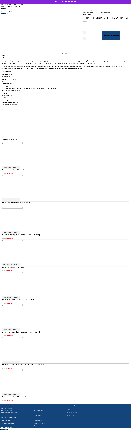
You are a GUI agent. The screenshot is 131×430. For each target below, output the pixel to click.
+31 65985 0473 (73, 415)
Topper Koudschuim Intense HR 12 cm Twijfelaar (18, 300)
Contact (36, 408)
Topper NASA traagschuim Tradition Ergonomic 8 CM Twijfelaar (23, 364)
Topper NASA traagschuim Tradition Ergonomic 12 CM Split (21, 235)
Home (84, 10)
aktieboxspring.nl (38, 425)
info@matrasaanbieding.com (12, 412)
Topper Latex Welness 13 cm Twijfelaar (15, 397)
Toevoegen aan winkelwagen (111, 35)
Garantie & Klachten (39, 410)
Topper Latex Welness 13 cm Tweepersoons (16, 202)
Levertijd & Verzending (39, 418)
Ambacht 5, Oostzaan (6, 408)
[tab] (65, 53)
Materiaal (94, 10)
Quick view (3, 164)
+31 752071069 (73, 412)
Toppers (89, 10)
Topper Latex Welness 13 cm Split (13, 170)
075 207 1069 (8, 410)
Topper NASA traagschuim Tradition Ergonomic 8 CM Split (21, 332)
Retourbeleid (37, 413)
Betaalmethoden (38, 420)
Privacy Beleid (37, 415)
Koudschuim (101, 10)
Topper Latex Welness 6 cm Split (13, 267)
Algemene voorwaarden (39, 423)
